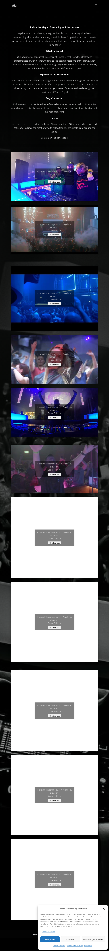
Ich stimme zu (54, 182)
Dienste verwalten (48, 931)
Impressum (88, 946)
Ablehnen (70, 939)
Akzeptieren (50, 939)
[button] (103, 908)
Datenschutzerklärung (75, 946)
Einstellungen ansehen (93, 939)
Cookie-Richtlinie (59, 946)
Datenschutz (37, 934)
